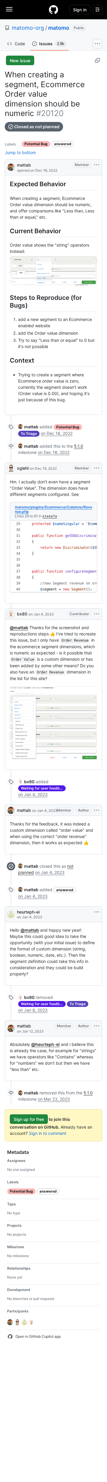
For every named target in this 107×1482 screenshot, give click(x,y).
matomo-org (28, 28)
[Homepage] (53, 9)
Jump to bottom (20, 152)
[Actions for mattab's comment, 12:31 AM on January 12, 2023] (96, 1026)
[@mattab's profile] (11, 166)
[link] (28, 427)
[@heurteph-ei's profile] (11, 914)
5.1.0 (78, 446)
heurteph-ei (28, 911)
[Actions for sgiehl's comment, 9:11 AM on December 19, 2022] (96, 468)
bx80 (22, 613)
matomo (58, 28)
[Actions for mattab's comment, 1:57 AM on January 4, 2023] (96, 810)
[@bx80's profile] (11, 614)
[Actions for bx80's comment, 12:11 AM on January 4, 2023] (96, 614)
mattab (24, 164)
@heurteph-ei (45, 1044)
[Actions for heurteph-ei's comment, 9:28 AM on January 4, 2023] (96, 912)
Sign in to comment (47, 1133)
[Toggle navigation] (9, 9)
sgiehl (23, 468)
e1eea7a (50, 516)
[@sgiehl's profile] (11, 468)
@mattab (19, 627)
